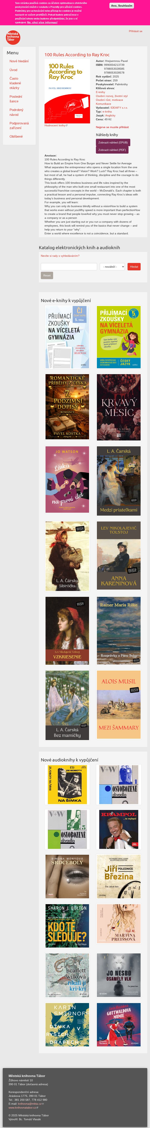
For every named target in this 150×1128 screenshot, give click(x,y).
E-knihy (100, 92)
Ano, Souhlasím (121, 5)
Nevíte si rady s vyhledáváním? (60, 255)
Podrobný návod (16, 112)
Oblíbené (16, 136)
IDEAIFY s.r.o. (119, 107)
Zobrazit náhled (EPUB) (113, 142)
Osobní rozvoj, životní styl (112, 96)
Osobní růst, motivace (109, 99)
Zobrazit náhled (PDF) (112, 149)
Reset (47, 275)
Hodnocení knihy (55, 125)
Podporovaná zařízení (19, 125)
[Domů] (13, 37)
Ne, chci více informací (42, 22)
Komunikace (103, 103)
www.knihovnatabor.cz (22, 1107)
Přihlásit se (135, 31)
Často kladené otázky (15, 83)
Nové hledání (19, 61)
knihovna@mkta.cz (29, 1103)
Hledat (134, 266)
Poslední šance (16, 99)
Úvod (13, 70)
